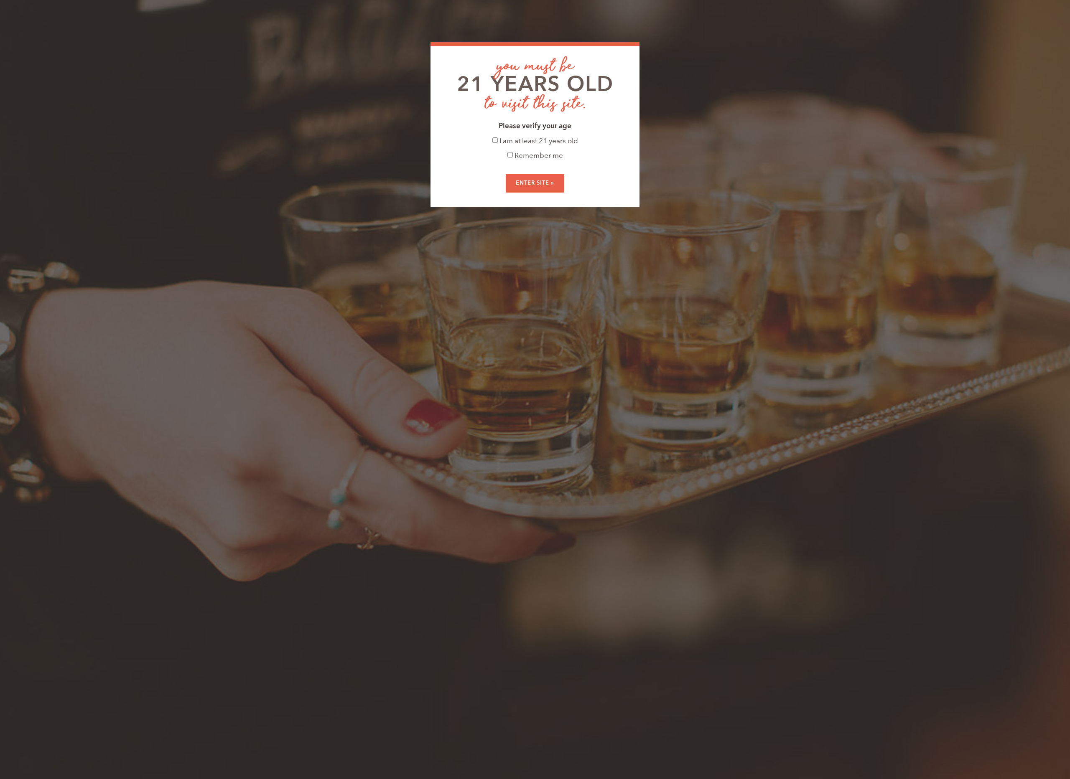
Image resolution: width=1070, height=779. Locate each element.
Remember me (538, 156)
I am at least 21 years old (538, 141)
